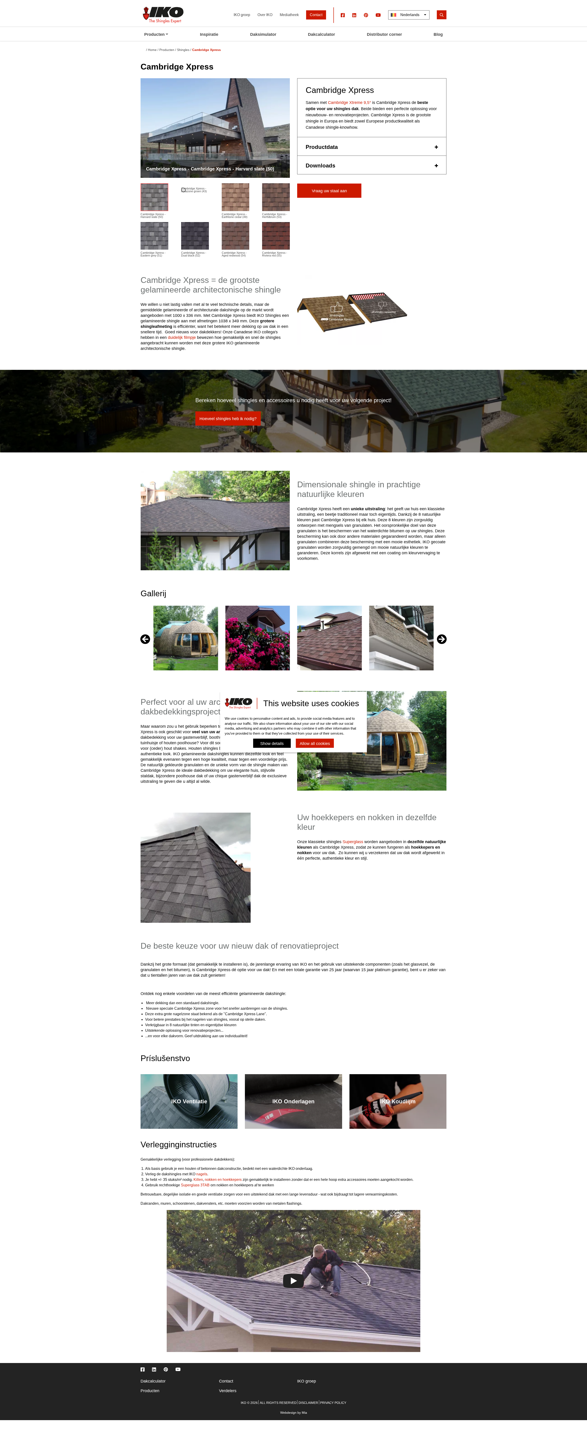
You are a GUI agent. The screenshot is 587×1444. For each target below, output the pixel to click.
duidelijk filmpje (182, 337)
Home (152, 49)
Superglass (353, 841)
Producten (166, 49)
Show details (272, 744)
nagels (201, 1174)
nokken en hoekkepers (223, 1180)
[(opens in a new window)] (343, 14)
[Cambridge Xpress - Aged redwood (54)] (235, 237)
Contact (316, 15)
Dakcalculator (153, 1381)
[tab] (371, 146)
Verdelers (227, 1391)
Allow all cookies (315, 744)
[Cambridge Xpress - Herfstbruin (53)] (276, 198)
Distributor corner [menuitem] (384, 34)
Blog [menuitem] (438, 34)
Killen (198, 1180)
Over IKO (265, 15)
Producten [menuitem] (154, 34)
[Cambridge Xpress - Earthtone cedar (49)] (235, 198)
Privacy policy (333, 1402)
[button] (441, 639)
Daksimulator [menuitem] (263, 34)
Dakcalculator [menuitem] (321, 34)
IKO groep (242, 15)
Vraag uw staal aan (329, 191)
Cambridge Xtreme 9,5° (349, 102)
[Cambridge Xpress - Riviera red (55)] (276, 237)
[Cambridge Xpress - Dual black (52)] (195, 237)
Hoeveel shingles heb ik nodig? (228, 418)
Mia (304, 1412)
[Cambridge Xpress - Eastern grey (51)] (154, 237)
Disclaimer (308, 1402)
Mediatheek (289, 15)
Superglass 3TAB (195, 1185)
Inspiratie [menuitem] (209, 34)
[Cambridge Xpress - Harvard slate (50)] (154, 198)
